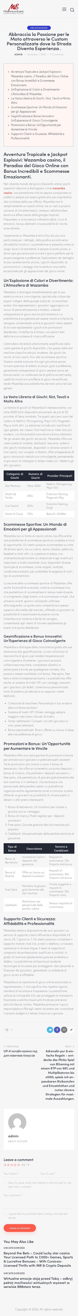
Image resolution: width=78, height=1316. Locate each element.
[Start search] (72, 9)
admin (13, 1135)
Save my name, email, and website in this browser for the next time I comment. (39, 1184)
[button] (64, 9)
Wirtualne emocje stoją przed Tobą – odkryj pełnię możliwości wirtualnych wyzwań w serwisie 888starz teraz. (38, 1282)
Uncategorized (39, 27)
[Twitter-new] (50, 1030)
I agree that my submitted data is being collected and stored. (37, 1215)
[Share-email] (64, 1030)
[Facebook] (57, 1030)
